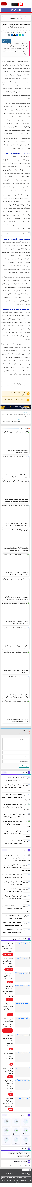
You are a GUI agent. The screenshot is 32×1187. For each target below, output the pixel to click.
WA (20, 35)
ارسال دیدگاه (24, 766)
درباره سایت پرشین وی (25, 1175)
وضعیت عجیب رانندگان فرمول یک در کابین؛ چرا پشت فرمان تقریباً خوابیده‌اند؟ (8, 1040)
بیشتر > (4, 772)
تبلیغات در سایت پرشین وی (12, 1173)
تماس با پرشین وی (26, 1173)
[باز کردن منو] (29, 4)
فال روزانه (27, 1153)
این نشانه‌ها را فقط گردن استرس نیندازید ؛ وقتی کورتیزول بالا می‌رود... (8, 1086)
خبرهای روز (20, 16)
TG (22, 35)
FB (17, 35)
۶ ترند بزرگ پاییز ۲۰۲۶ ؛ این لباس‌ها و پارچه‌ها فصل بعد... (8, 976)
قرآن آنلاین (19, 1153)
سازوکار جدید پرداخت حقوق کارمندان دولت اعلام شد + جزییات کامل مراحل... (7, 991)
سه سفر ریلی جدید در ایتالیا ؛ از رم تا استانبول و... (8, 1070)
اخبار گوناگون (26, 16)
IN (11, 35)
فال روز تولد (12, 1153)
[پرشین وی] (17, 4)
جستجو (4, 4)
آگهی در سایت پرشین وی (23, 1156)
